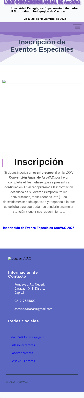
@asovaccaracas (23, 345)
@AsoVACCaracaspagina (27, 337)
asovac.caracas (22, 353)
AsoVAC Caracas (23, 361)
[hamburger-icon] (77, 27)
